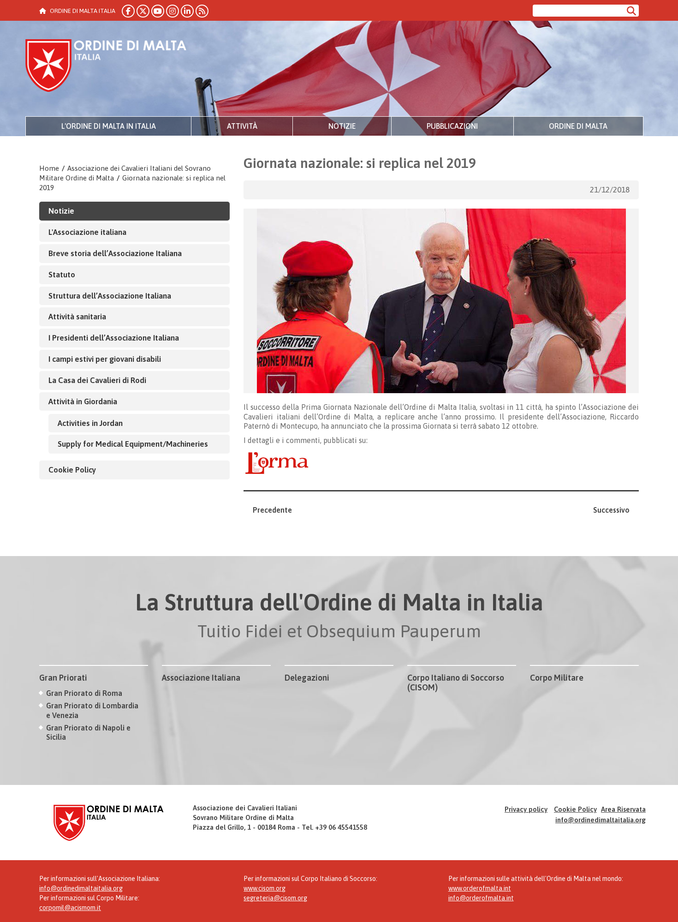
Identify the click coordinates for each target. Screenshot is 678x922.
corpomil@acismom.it (70, 907)
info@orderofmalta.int (481, 898)
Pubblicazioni (452, 126)
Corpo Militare (556, 678)
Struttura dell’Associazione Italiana (109, 295)
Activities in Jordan (90, 423)
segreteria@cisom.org (275, 898)
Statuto (61, 274)
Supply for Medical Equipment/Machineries (133, 444)
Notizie (342, 126)
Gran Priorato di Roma (84, 693)
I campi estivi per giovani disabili (104, 359)
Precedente (272, 510)
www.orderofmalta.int (479, 888)
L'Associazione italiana (87, 232)
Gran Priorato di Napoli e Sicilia (88, 733)
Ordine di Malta (578, 126)
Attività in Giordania (82, 401)
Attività (242, 126)
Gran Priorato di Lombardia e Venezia (92, 710)
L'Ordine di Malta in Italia (108, 126)
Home (49, 168)
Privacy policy (526, 809)
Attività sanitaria (77, 316)
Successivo (611, 510)
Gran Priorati (63, 678)
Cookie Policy (72, 469)
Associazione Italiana (201, 678)
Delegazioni (307, 678)
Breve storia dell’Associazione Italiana (115, 253)
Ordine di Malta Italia (106, 67)
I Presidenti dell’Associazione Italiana (113, 337)
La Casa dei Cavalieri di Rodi (97, 380)
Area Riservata (623, 809)
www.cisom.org (264, 888)
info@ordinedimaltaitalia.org (600, 820)
